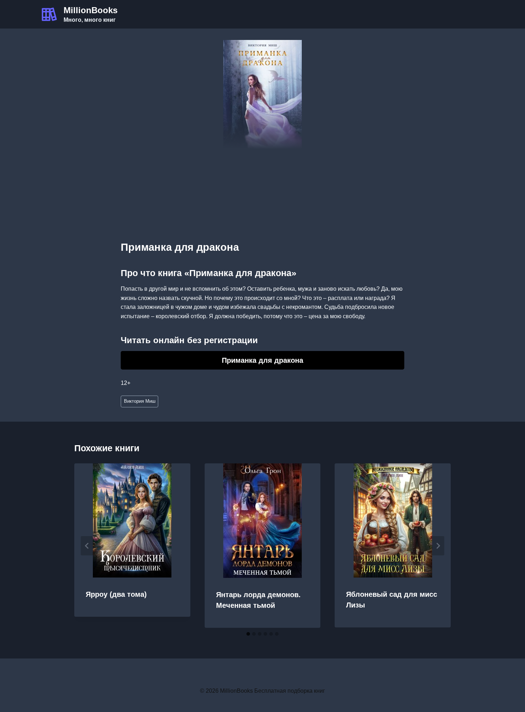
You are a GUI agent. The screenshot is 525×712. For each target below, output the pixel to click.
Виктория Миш (139, 401)
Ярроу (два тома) (116, 594)
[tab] (248, 634)
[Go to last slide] (87, 545)
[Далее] (437, 545)
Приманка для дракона (262, 360)
